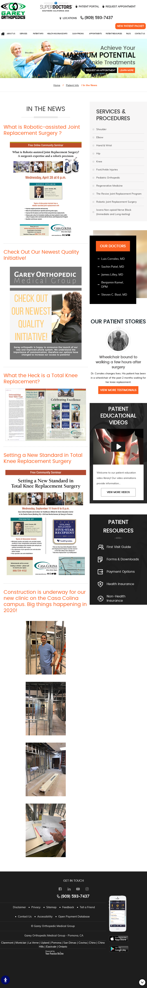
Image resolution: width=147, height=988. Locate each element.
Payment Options (121, 571)
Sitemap (51, 907)
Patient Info (38, 34)
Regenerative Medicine (109, 186)
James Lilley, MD (112, 274)
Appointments (95, 34)
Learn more (127, 70)
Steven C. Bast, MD (114, 294)
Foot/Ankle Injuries (107, 169)
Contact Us (140, 34)
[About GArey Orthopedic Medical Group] (13, 11)
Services (23, 34)
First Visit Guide (119, 547)
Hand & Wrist (104, 145)
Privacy (36, 907)
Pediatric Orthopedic (108, 178)
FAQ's (128, 34)
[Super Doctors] (55, 6)
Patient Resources (114, 34)
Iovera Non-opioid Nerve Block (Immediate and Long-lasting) (113, 212)
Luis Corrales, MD (113, 258)
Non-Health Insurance (116, 598)
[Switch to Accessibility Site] (5, 979)
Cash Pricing (78, 34)
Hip (98, 153)
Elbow (99, 137)
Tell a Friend (87, 907)
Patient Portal (89, 6)
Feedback (68, 907)
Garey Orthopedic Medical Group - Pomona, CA (53, 935)
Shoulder (101, 129)
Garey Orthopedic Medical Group (54, 926)
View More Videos (118, 492)
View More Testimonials (118, 390)
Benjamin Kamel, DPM (112, 284)
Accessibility (45, 916)
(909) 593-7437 (98, 18)
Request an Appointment (100, 70)
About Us (11, 34)
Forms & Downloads (123, 559)
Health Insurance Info (57, 34)
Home (56, 85)
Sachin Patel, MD (112, 266)
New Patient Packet (130, 26)
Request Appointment (121, 6)
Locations (70, 18)
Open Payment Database (74, 916)
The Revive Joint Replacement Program (118, 194)
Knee (99, 161)
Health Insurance (120, 584)
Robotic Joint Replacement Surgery (116, 202)
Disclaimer (19, 907)
